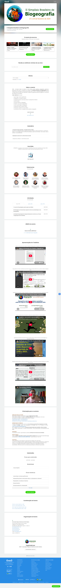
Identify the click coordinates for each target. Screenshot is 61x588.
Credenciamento (33, 576)
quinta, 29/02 (43, 203)
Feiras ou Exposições (20, 576)
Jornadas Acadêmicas (20, 571)
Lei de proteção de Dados (33, 582)
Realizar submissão (30, 492)
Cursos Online (19, 572)
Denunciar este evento (30, 555)
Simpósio (18, 567)
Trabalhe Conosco (15, 582)
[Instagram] (9, 566)
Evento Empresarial (20, 561)
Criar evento (47, 561)
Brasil (9, 573)
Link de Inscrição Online (34, 572)
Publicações (33, 561)
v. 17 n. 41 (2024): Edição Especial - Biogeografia (30, 232)
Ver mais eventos (30, 54)
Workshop (18, 570)
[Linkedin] (7, 566)
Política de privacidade (41, 582)
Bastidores (47, 582)
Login (55, 1)
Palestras (18, 573)
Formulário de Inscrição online (35, 571)
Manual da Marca (21, 582)
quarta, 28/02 (30, 203)
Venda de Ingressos (34, 565)
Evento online (19, 564)
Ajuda (46, 570)
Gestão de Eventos (34, 566)
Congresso (18, 566)
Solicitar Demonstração (48, 564)
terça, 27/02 (18, 203)
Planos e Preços (47, 566)
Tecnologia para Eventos (34, 570)
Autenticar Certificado (48, 567)
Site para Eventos (33, 573)
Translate (19, 79)
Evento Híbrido (19, 565)
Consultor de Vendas (48, 565)
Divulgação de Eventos (34, 564)
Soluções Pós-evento (34, 567)
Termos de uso (26, 582)
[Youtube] (10, 566)
